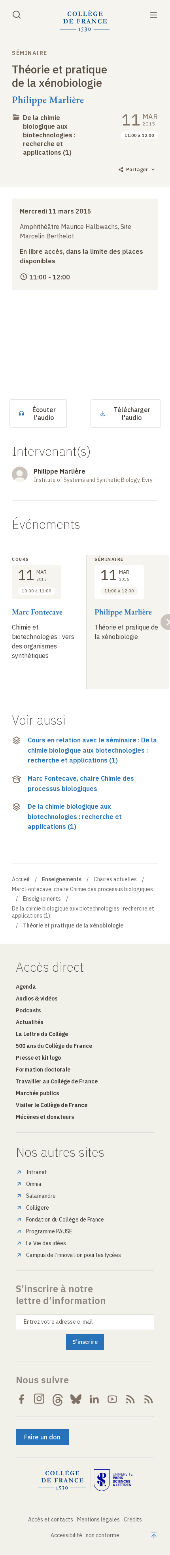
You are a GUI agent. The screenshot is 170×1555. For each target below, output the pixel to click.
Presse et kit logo (38, 1057)
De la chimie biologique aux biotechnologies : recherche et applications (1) (49, 135)
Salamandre (41, 1195)
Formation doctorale (43, 1069)
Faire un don (42, 1437)
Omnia (34, 1184)
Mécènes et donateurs (45, 1116)
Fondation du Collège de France (65, 1219)
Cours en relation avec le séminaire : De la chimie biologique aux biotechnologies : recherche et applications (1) (92, 750)
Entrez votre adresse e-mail (58, 1321)
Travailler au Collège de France (57, 1081)
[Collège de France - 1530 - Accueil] (85, 21)
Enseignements (42, 898)
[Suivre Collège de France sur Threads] (57, 1399)
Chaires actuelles (115, 879)
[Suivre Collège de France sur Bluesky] (75, 1399)
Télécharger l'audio (132, 414)
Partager (137, 169)
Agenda (26, 986)
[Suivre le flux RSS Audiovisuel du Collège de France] (148, 1399)
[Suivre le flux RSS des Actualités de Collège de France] (130, 1399)
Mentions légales (98, 1519)
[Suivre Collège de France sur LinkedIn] (94, 1399)
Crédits (133, 1519)
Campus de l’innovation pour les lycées (73, 1255)
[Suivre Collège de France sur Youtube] (112, 1399)
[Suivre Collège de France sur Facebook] (21, 1399)
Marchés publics (37, 1093)
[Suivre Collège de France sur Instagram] (39, 1399)
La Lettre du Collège (42, 1034)
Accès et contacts (50, 1519)
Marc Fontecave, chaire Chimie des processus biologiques (81, 783)
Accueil (21, 879)
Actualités (29, 1022)
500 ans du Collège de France (54, 1045)
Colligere (37, 1207)
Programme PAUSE (49, 1231)
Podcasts (28, 1010)
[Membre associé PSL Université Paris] (113, 1480)
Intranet (36, 1172)
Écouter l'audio (44, 414)
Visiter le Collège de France (51, 1105)
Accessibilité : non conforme (85, 1535)
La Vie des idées (46, 1243)
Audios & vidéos (36, 998)
